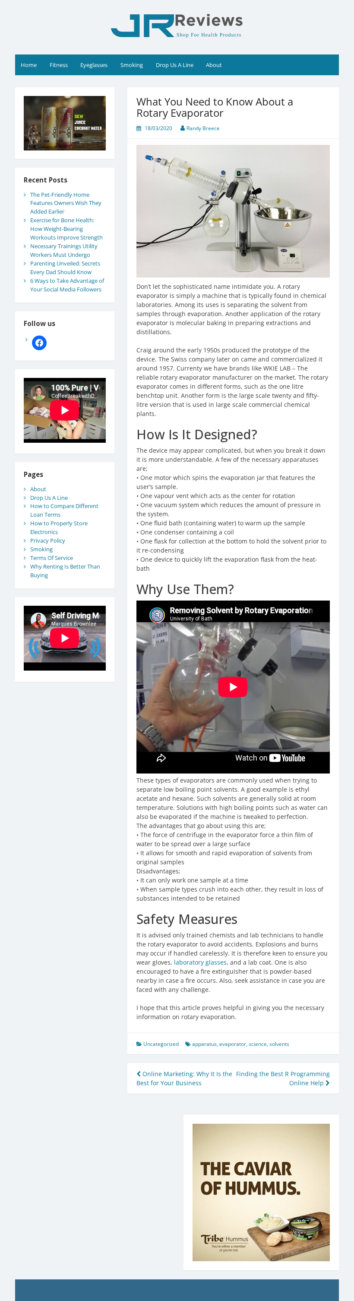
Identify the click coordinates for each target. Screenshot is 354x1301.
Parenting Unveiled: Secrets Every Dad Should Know (65, 267)
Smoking (131, 65)
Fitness (59, 65)
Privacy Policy (47, 540)
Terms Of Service (51, 558)
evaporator (232, 1044)
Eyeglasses (93, 65)
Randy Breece (203, 128)
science (258, 1044)
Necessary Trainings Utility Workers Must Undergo (64, 250)
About (214, 65)
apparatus (204, 1044)
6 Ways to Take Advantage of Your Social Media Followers (67, 285)
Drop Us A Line (174, 65)
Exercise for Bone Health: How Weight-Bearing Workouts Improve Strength (66, 228)
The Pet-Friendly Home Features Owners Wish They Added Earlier (65, 203)
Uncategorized (161, 1044)
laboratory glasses (200, 962)
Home (29, 65)
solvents (279, 1044)
